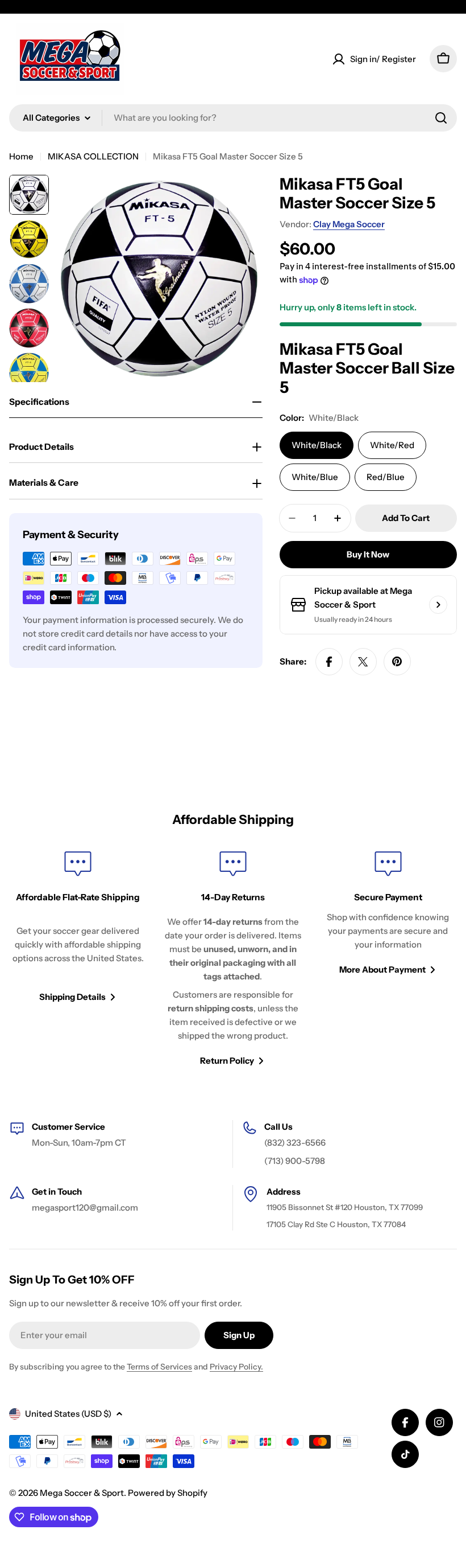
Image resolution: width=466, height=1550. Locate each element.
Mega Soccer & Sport (82, 1492)
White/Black (317, 445)
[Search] (441, 118)
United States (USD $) (68, 1413)
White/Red (392, 445)
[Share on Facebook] (329, 661)
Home (21, 156)
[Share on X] (363, 661)
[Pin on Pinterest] (397, 661)
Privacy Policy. (236, 1367)
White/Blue (315, 476)
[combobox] (233, 118)
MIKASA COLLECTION (93, 156)
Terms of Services (159, 1367)
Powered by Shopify (167, 1492)
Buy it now (368, 554)
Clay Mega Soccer (349, 224)
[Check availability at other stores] (438, 605)
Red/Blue (386, 476)
